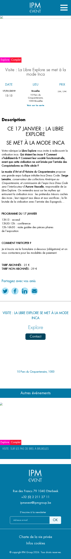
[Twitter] (5, 291)
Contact (35, 336)
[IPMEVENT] (35, 480)
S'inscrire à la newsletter (33, 512)
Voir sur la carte (35, 105)
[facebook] (14, 291)
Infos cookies (35, 543)
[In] (24, 291)
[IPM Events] (35, 13)
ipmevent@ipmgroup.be (35, 502)
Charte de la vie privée (35, 537)
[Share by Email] (34, 291)
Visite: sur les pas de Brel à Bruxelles (25, 449)
